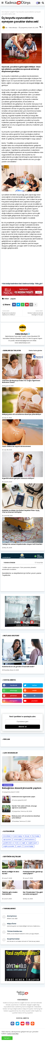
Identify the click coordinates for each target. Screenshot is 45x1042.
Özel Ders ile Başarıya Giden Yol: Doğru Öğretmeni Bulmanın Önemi (21, 381)
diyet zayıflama (29, 839)
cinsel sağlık (18, 839)
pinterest (13, 696)
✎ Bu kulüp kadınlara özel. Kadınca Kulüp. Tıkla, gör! (22, 284)
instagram (13, 701)
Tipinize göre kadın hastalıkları (9, 893)
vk (34, 696)
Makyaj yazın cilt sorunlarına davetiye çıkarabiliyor (21, 414)
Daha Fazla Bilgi (12, 1034)
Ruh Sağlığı (35, 836)
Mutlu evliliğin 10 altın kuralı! (10, 872)
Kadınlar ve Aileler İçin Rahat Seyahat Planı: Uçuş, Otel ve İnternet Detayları (21, 511)
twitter (34, 685)
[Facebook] (14, 304)
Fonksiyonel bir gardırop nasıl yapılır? (33, 872)
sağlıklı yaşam (32, 843)
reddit (34, 690)
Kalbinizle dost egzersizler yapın (23, 797)
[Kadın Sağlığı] (22, 652)
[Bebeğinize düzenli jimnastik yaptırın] (22, 769)
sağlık (23, 843)
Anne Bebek (7, 836)
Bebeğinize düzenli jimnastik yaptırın (21, 788)
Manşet (27, 836)
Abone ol (23, 727)
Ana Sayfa (5, 12)
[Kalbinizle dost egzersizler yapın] (6, 799)
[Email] (31, 304)
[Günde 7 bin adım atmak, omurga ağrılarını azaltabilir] (6, 808)
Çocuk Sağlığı (28, 846)
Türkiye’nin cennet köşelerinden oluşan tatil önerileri (22, 544)
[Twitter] (18, 304)
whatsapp (13, 690)
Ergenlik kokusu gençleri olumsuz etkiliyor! (18, 478)
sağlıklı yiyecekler (8, 846)
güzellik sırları (7, 843)
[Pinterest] (27, 304)
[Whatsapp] (22, 304)
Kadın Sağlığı (17, 836)
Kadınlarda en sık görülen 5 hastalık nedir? (18, 667)
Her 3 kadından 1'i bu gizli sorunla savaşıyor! (33, 893)
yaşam (12, 12)
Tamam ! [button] (7, 1038)
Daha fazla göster (35, 350)
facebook (13, 685)
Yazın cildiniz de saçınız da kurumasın (16, 446)
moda (17, 843)
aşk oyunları (7, 839)
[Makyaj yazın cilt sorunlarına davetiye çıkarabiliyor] (6, 818)
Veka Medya (21, 334)
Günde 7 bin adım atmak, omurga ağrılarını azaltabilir (24, 807)
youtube (34, 701)
